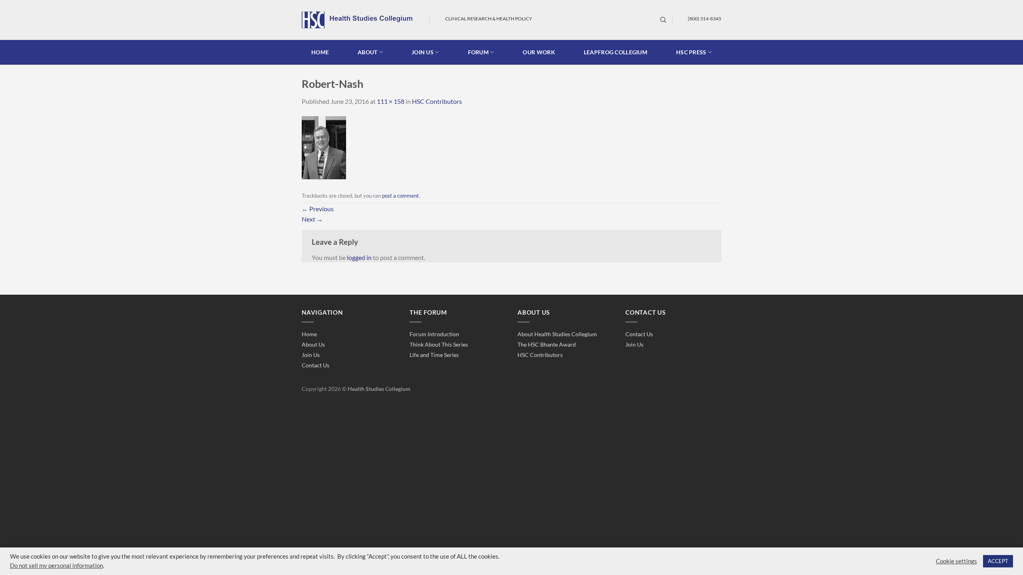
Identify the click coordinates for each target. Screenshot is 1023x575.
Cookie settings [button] (956, 561)
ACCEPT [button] (998, 561)
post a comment (400, 195)
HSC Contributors (437, 101)
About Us (313, 344)
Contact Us (315, 365)
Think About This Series (439, 344)
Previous (318, 208)
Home (320, 52)
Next (312, 219)
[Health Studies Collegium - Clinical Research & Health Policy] (359, 20)
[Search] (663, 20)
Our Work (539, 52)
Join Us (311, 354)
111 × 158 (390, 101)
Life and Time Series (434, 354)
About (367, 52)
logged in (359, 257)
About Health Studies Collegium (557, 334)
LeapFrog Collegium (615, 52)
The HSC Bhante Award (546, 344)
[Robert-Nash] (324, 147)
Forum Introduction (434, 334)
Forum (478, 52)
